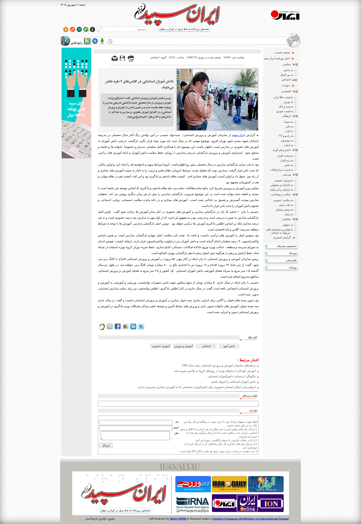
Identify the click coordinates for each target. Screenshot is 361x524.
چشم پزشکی (283, 209)
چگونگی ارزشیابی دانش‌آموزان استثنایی (232, 376)
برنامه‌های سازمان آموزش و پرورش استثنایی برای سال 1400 (219, 365)
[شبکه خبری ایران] (248, 511)
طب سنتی (284, 204)
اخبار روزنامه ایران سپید (277, 58)
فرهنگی (286, 115)
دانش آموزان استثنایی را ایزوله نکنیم (233, 381)
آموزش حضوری (161, 345)
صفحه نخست (282, 52)
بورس (287, 101)
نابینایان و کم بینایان (280, 189)
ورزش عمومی (282, 180)
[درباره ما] (92, 29)
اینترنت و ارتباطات (280, 169)
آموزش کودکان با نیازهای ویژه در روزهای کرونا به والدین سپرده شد (215, 371)
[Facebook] (118, 329)
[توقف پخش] (95, 41)
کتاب (287, 131)
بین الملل (285, 74)
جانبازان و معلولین (280, 184)
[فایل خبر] (123, 60)
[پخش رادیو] (87, 41)
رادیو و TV (284, 135)
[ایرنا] (192, 511)
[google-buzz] (125, 329)
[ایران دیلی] (229, 491)
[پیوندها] (72, 29)
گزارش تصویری (282, 237)
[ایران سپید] (76, 103)
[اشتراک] (79, 29)
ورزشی (287, 174)
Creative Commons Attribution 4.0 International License (250, 518)
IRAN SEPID (178, 518)
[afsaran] (102, 329)
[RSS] (66, 29)
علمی (287, 165)
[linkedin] (133, 329)
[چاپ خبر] (131, 60)
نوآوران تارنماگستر (95, 518)
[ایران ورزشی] (193, 491)
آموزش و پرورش (183, 345)
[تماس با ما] (86, 29)
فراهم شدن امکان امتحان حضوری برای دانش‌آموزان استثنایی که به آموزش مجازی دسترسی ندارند (197, 387)
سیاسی (287, 64)
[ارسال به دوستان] (114, 58)
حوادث (286, 85)
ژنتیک (287, 214)
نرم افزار (285, 160)
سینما (287, 121)
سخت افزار (284, 155)
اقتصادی (286, 91)
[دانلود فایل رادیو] (102, 41)
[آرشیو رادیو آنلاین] (109, 41)
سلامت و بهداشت (281, 194)
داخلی (286, 70)
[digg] (110, 329)
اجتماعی (286, 79)
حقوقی (286, 224)
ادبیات (287, 145)
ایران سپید (238, 135)
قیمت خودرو (283, 111)
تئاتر (288, 126)
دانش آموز (229, 345)
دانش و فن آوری (282, 149)
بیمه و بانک (284, 106)
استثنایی (206, 345)
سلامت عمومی (281, 200)
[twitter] (141, 329)
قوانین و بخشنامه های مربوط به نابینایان (278, 231)
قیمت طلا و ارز (282, 97)
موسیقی (285, 140)
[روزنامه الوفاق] (266, 491)
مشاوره (286, 218)
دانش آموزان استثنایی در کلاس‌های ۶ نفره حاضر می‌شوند (139, 84)
